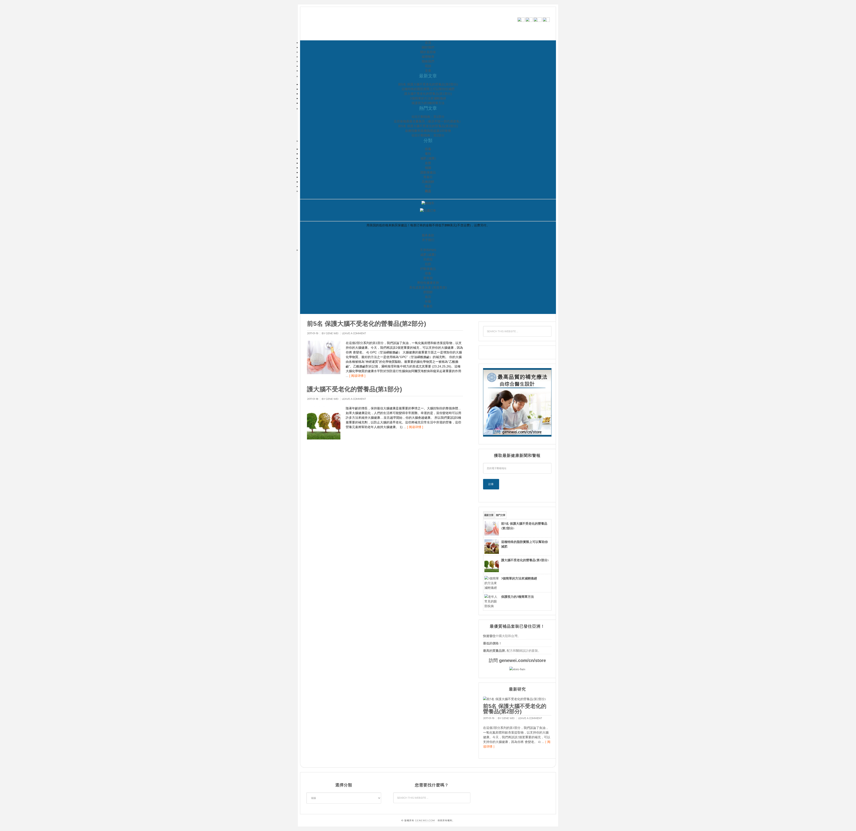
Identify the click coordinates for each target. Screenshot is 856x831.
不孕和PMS (428, 250)
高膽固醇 (428, 182)
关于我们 (428, 240)
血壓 (428, 163)
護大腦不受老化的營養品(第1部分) (428, 93)
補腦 (428, 167)
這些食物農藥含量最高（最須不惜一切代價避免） (428, 121)
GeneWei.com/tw (342, 24)
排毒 (428, 149)
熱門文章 (500, 515)
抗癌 (428, 264)
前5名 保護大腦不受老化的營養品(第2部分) (428, 84)
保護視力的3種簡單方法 (428, 103)
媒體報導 (428, 56)
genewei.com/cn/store (522, 660)
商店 (428, 186)
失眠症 (428, 259)
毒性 (428, 153)
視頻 (428, 66)
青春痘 (428, 177)
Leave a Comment (354, 333)
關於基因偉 (428, 52)
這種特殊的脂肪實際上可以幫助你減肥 (428, 89)
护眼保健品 (428, 268)
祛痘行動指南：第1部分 (428, 116)
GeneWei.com (425, 820)
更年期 (428, 278)
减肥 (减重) (428, 254)
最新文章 (489, 515)
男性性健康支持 (428, 283)
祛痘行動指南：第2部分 (428, 135)
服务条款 (428, 235)
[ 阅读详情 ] (357, 375)
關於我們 (428, 47)
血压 (428, 297)
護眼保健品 (428, 172)
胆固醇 (428, 292)
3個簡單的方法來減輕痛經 (428, 98)
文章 (428, 70)
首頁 (428, 42)
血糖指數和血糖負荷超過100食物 (428, 130)
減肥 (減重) (428, 158)
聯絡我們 (428, 61)
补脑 (428, 301)
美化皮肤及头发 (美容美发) (428, 287)
